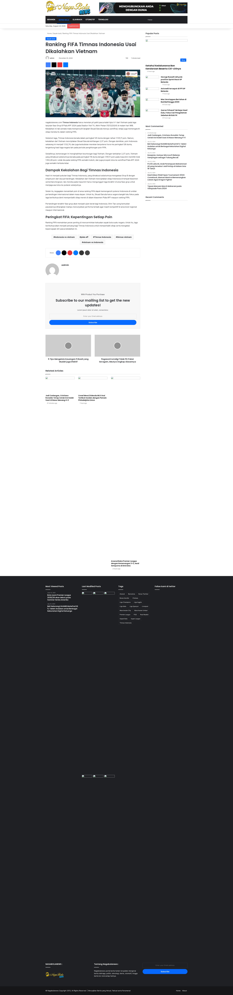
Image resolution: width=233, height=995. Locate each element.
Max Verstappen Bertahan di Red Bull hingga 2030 (173, 100)
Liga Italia (123, 606)
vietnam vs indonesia (93, 242)
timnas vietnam (124, 237)
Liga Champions (125, 602)
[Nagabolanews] (68, 8)
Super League (135, 619)
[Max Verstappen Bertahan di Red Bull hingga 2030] (152, 102)
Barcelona (131, 594)
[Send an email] (55, 58)
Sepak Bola (123, 619)
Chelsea (135, 598)
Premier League (125, 614)
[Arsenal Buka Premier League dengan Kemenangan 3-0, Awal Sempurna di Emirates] (125, 468)
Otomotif (90, 19)
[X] (54, 64)
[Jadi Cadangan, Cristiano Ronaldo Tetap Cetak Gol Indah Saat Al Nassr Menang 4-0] (60, 385)
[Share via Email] (81, 252)
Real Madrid (144, 614)
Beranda (51, 19)
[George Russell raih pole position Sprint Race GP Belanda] (152, 80)
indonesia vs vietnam (65, 237)
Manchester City (125, 610)
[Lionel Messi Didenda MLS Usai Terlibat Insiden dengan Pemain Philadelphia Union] (92, 385)
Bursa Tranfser (143, 594)
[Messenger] (65, 64)
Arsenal (122, 594)
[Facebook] (48, 64)
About (184, 991)
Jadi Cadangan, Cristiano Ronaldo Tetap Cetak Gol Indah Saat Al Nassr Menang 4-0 (60, 397)
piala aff (84, 237)
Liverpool (145, 606)
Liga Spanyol (134, 606)
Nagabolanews (53, 991)
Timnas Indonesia (102, 237)
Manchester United (140, 610)
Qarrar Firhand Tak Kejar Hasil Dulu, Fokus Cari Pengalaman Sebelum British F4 (174, 113)
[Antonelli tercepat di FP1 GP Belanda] (152, 91)
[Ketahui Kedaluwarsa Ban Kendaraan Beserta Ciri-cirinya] (87, 595)
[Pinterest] (59, 64)
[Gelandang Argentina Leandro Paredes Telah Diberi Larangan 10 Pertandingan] (109, 595)
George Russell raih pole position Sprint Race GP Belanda (171, 79)
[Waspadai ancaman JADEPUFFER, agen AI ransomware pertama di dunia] (98, 683)
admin (52, 58)
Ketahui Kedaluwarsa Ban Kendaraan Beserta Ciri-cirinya (163, 67)
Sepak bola (64, 20)
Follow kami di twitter (165, 586)
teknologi (103, 19)
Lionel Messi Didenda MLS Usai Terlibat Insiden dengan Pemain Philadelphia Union (92, 397)
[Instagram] (101, 980)
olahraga (77, 19)
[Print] (87, 252)
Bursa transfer (124, 598)
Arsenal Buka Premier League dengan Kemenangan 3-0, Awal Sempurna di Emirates (125, 563)
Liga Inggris (138, 602)
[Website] (62, 269)
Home (49, 33)
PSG (135, 614)
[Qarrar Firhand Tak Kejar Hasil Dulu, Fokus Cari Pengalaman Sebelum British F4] (152, 113)
